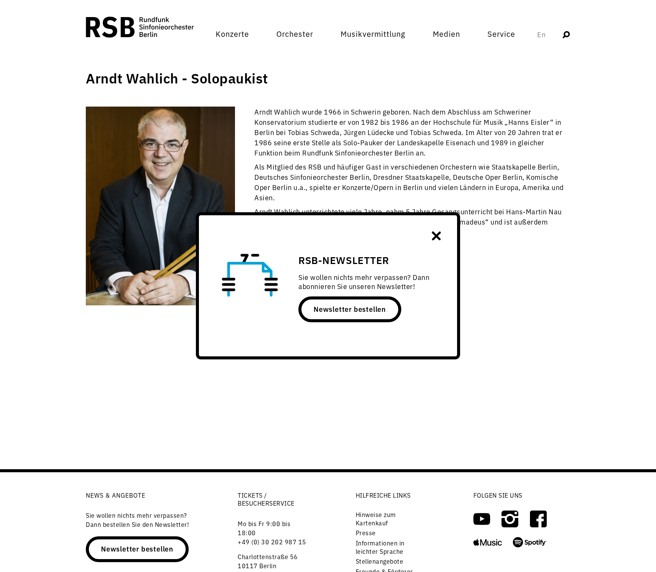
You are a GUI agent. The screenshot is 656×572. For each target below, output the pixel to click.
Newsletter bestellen (350, 309)
